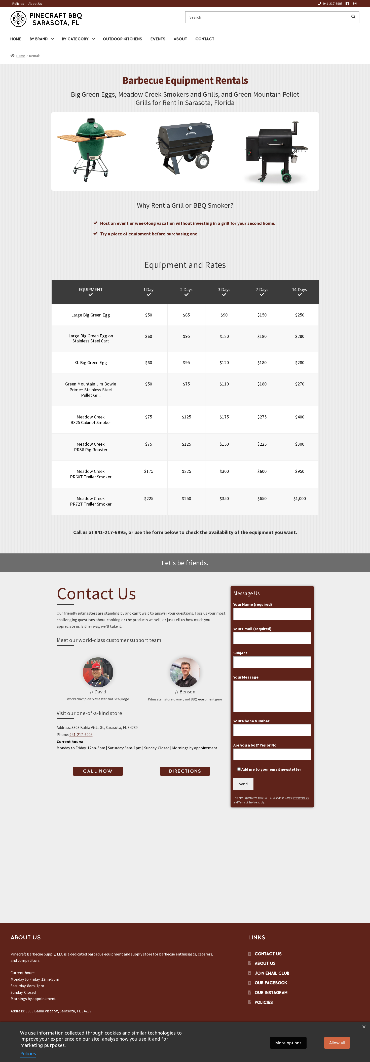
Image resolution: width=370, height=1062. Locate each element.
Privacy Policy (301, 798)
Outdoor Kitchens (122, 39)
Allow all (337, 1043)
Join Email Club (272, 973)
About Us (35, 3)
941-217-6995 (333, 3)
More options (288, 1043)
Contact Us (268, 953)
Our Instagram (271, 992)
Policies (18, 3)
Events (158, 39)
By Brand (39, 39)
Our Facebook (271, 982)
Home (15, 39)
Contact (204, 39)
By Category (75, 39)
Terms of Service (247, 802)
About (180, 39)
